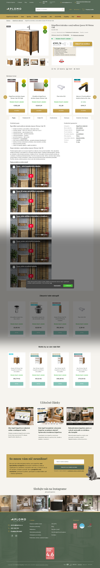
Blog (26, 2)
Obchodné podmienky (35, 532)
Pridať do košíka (82, 44)
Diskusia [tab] (66, 118)
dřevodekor (79, 128)
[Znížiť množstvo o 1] (65, 44)
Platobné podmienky (35, 526)
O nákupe (20, 2)
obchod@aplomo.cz (17, 525)
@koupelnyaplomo (50, 492)
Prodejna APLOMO (16, 531)
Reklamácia (32, 529)
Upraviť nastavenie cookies (42, 564)
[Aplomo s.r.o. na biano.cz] (50, 553)
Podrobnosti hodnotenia (72, 32)
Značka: (84, 32)
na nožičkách (24, 138)
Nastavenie (57, 285)
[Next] (95, 97)
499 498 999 (15, 528)
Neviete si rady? (56, 529)
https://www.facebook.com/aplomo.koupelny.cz (12, 535)
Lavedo (78, 140)
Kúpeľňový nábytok (81, 126)
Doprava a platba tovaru (36, 523)
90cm (77, 136)
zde (51, 283)
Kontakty (32, 2)
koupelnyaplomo (16, 535)
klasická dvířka (80, 138)
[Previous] (5, 97)
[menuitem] (12, 16)
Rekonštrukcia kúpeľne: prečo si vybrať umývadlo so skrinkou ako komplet (79, 430)
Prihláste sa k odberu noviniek (69, 467)
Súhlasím (68, 285)
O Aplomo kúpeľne (10, 2)
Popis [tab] (13, 118)
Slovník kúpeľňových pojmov (59, 532)
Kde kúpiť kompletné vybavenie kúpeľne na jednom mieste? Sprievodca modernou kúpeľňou (50, 430)
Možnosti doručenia (78, 35)
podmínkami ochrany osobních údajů (76, 470)
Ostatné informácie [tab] (82, 118)
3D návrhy (54, 523)
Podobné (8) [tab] (26, 118)
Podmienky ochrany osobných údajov (39, 537)
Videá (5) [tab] (40, 118)
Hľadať (63, 9)
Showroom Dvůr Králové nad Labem (83, 2)
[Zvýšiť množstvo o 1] (71, 44)
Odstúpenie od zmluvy (35, 535)
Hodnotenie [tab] (53, 118)
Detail (16, 332)
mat (77, 132)
